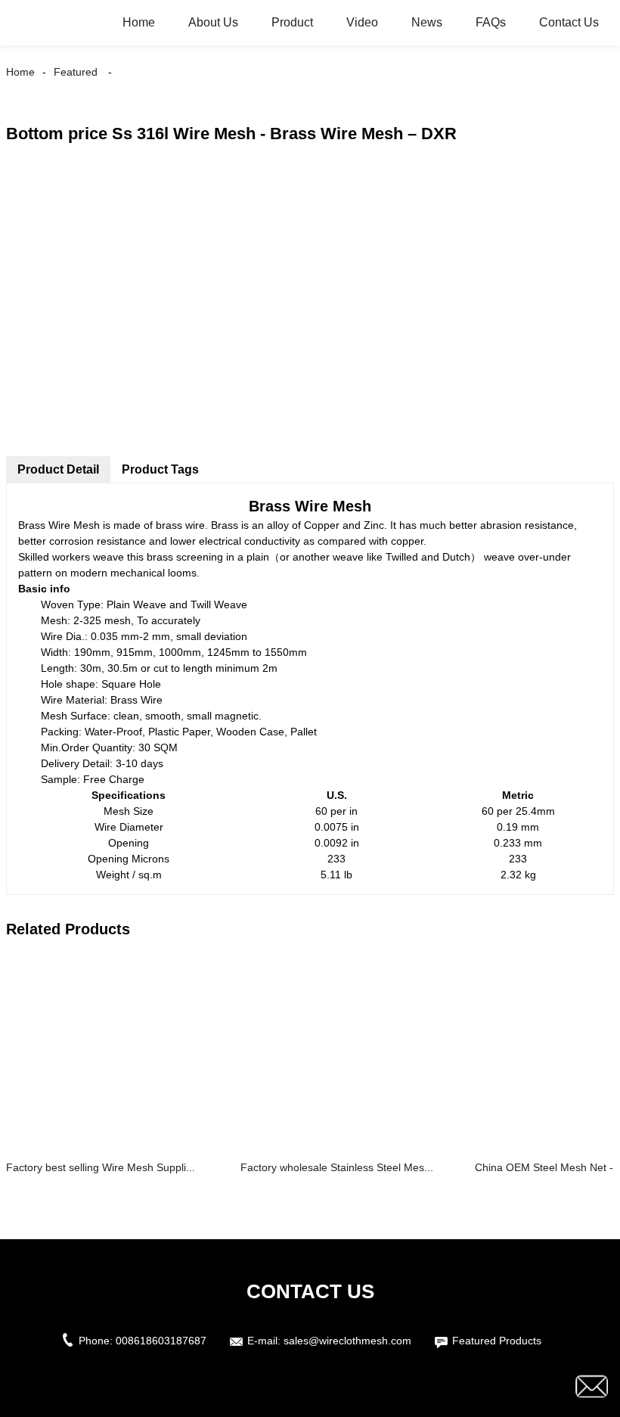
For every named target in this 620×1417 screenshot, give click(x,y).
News (426, 22)
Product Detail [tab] (58, 469)
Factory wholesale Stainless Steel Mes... (336, 1167)
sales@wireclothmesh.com (347, 1341)
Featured (76, 72)
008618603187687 (161, 1341)
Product (292, 22)
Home (138, 22)
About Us (213, 22)
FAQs (491, 22)
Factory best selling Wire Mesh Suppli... (100, 1167)
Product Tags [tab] (160, 469)
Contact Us (569, 22)
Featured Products (496, 1341)
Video (362, 22)
